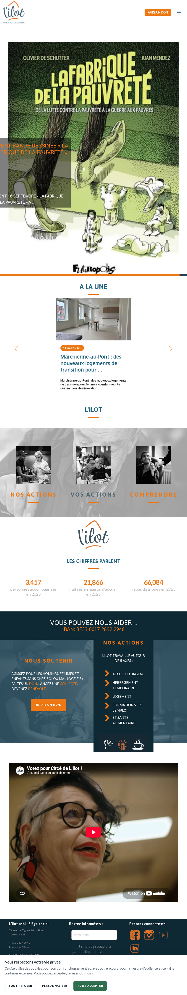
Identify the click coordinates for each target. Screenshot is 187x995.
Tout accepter (90, 985)
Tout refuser (20, 985)
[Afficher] (93, 319)
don (33, 684)
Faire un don (158, 12)
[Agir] (93, 465)
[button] (93, 159)
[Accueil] (33, 465)
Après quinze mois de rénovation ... (93, 384)
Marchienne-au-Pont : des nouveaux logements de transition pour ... (90, 363)
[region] (93, 159)
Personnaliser (54, 985)
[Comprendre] (153, 465)
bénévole (37, 689)
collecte (68, 684)
